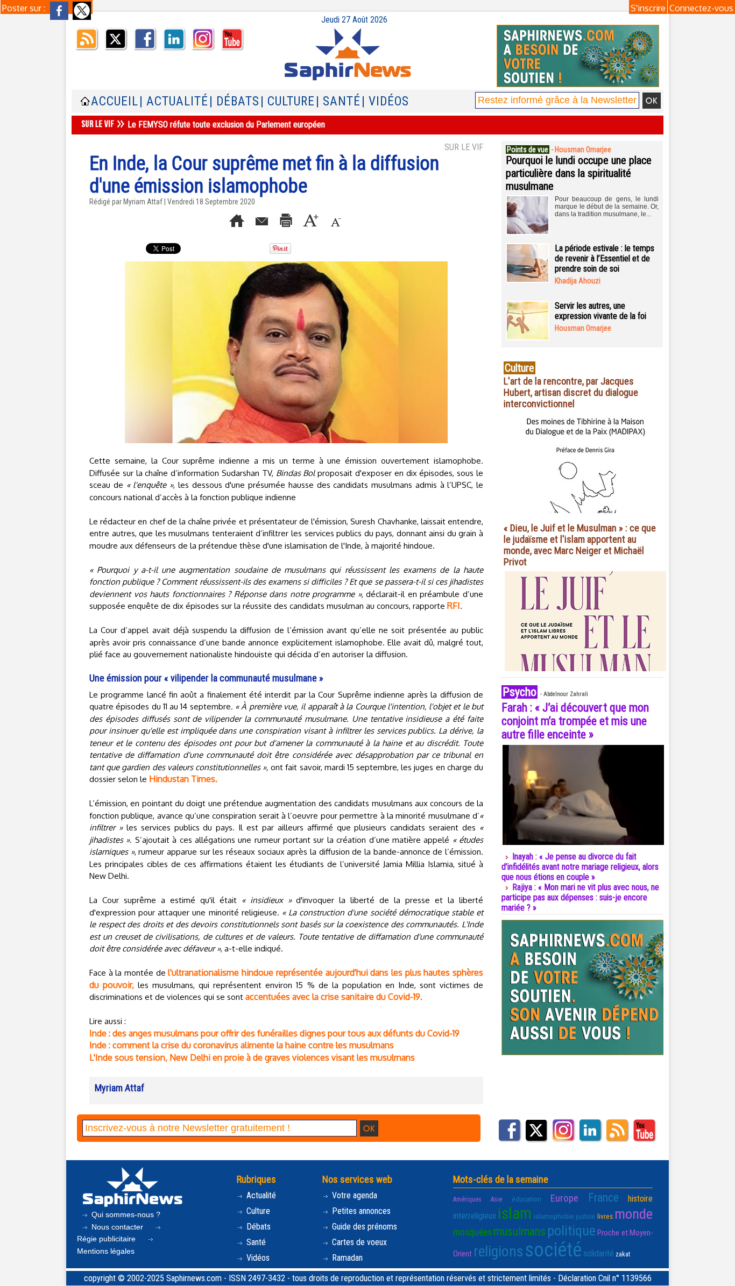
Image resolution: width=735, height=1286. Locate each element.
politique (571, 1231)
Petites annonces (360, 1211)
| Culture (287, 101)
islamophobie (554, 1216)
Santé (255, 1242)
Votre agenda (353, 1195)
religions (498, 1251)
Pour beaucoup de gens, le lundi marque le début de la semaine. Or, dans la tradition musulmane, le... (607, 206)
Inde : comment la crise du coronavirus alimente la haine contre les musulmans (241, 1045)
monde (633, 1214)
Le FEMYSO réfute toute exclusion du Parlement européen (226, 124)
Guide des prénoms (363, 1226)
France (603, 1197)
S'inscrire (648, 8)
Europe (564, 1198)
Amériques (467, 1199)
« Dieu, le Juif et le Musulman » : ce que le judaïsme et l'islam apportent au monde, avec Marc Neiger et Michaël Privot (580, 544)
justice (585, 1216)
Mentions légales (106, 1251)
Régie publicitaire (107, 1238)
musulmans (519, 1231)
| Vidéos (385, 101)
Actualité (260, 1195)
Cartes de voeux (358, 1242)
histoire (640, 1198)
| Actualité (173, 101)
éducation (526, 1199)
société (553, 1250)
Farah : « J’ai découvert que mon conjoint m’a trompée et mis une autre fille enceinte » (575, 721)
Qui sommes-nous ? (124, 1214)
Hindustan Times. (183, 778)
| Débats (234, 101)
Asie (496, 1199)
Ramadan (346, 1258)
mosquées (472, 1232)
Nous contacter (117, 1227)
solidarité (598, 1253)
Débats (257, 1226)
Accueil (114, 101)
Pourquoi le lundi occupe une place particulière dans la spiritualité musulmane (579, 173)
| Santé (338, 101)
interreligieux (474, 1216)
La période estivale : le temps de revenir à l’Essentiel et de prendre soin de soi (604, 258)
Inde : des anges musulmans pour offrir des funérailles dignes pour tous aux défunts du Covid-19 (274, 1033)
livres (605, 1216)
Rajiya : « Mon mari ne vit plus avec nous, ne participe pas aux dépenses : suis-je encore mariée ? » (580, 897)
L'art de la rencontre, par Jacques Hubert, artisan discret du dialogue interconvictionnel (571, 392)
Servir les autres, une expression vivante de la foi (600, 311)
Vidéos (257, 1258)
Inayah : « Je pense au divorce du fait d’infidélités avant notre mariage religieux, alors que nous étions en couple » (580, 866)
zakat (623, 1254)
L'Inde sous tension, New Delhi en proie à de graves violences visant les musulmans (252, 1057)
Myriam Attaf (142, 201)
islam (515, 1213)
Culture (257, 1211)
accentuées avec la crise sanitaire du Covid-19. (333, 996)
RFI (453, 605)
